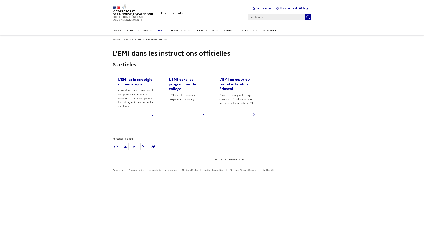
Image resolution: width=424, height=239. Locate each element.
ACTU (129, 30)
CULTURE (143, 30)
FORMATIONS (179, 30)
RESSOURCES (270, 30)
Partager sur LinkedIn (134, 146)
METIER (227, 30)
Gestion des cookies (213, 170)
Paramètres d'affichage (294, 8)
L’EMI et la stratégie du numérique (135, 82)
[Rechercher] (308, 17)
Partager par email (143, 146)
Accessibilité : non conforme (163, 170)
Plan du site (118, 170)
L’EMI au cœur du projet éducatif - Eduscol (234, 84)
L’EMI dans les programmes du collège (182, 84)
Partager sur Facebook (116, 146)
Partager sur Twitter (125, 146)
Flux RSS (270, 170)
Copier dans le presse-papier (153, 146)
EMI (160, 30)
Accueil (117, 30)
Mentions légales (190, 170)
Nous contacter (136, 170)
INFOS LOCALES (205, 30)
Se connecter (263, 8)
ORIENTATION (249, 30)
